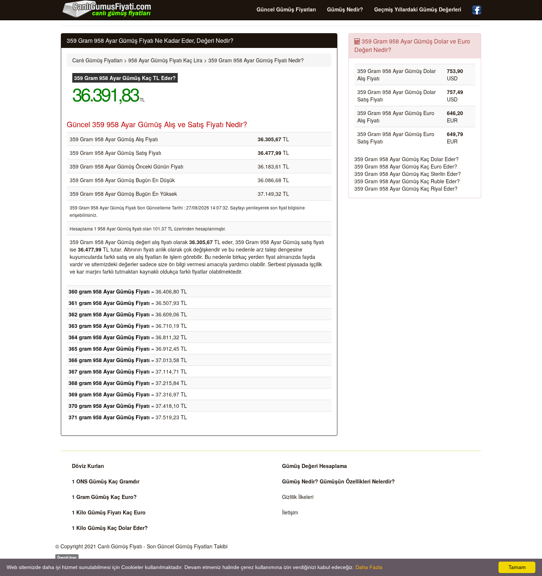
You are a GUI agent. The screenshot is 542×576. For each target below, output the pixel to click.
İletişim (290, 512)
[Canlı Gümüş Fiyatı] (107, 9)
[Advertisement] (414, 257)
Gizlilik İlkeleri (297, 496)
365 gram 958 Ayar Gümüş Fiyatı (109, 348)
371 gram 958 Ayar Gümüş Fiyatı (109, 417)
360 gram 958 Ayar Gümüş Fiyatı (109, 291)
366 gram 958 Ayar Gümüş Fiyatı (109, 360)
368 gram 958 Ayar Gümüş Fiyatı (109, 382)
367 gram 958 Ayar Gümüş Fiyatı (109, 371)
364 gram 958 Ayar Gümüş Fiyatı (109, 337)
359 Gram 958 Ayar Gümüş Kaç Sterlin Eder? (407, 173)
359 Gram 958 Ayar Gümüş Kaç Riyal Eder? (406, 188)
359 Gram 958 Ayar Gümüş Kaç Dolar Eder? (406, 159)
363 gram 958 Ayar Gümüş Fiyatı (109, 325)
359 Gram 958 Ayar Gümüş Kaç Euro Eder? (405, 166)
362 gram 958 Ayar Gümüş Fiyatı (109, 314)
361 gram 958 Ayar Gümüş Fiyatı (109, 302)
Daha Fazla (368, 567)
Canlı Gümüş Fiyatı (120, 546)
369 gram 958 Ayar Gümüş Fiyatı (109, 394)
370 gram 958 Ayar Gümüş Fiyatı (109, 405)
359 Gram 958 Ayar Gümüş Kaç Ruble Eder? (407, 181)
